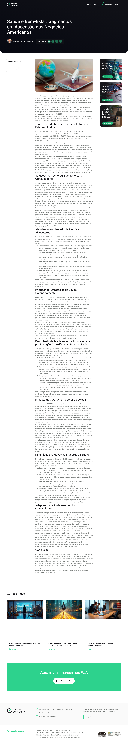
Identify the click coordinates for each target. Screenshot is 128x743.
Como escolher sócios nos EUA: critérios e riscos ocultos (100, 644)
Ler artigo (12, 649)
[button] (49, 41)
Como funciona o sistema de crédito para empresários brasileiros (62, 644)
